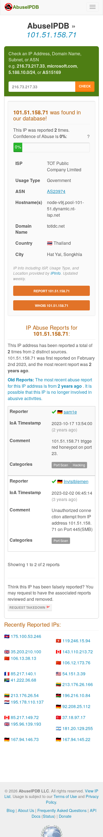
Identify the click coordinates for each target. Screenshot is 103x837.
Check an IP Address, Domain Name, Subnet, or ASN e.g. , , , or (45, 63)
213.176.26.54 (25, 695)
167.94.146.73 (25, 739)
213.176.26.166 (77, 684)
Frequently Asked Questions (62, 810)
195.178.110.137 (27, 702)
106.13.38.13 (23, 658)
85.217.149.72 (25, 717)
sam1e (70, 412)
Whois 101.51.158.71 (51, 305)
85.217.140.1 (23, 673)
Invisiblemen (76, 481)
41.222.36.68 (23, 680)
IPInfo (56, 273)
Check (85, 86)
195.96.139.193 (26, 724)
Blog (11, 810)
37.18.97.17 (73, 717)
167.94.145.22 (76, 739)
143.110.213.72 (77, 651)
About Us (26, 810)
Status (48, 816)
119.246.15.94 (76, 640)
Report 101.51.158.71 (52, 290)
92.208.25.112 (76, 706)
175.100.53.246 (26, 636)
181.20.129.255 (77, 728)
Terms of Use (65, 796)
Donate (65, 816)
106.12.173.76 (76, 662)
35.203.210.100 (26, 651)
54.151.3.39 (73, 673)
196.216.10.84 (76, 695)
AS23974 (56, 191)
